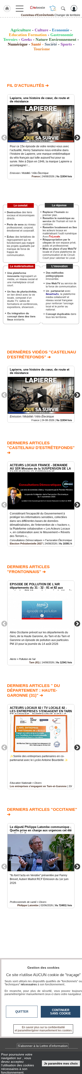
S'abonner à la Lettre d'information (43, 1046)
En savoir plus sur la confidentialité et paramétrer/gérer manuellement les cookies (43, 1029)
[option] (40, 136)
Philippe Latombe (27, 905)
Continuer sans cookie (60, 1011)
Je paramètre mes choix (61, 1063)
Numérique (18, 44)
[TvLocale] (37, 7)
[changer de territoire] (52, 8)
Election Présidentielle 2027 (26, 543)
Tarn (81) (34, 662)
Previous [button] (4, 137)
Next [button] (77, 137)
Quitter (21, 1011)
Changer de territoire (67, 15)
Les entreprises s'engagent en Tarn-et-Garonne (38, 786)
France (36, 176)
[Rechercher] (63, 8)
